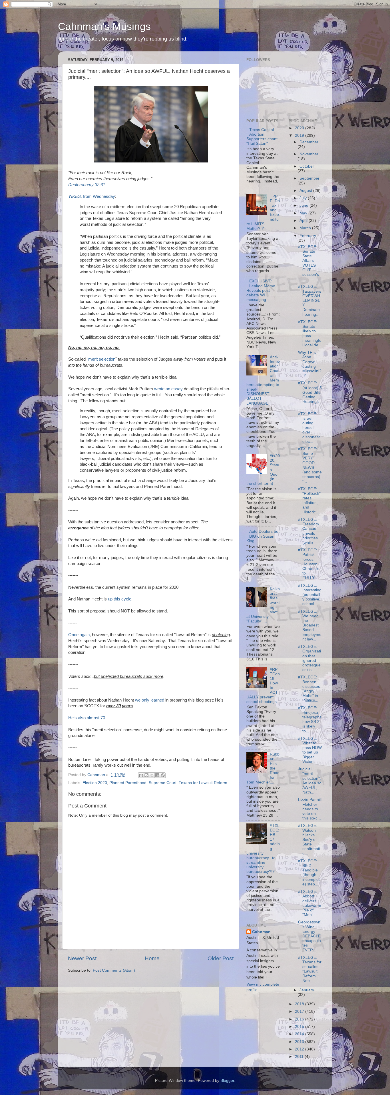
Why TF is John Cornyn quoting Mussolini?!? (309, 364)
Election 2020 (95, 783)
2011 (300, 1056)
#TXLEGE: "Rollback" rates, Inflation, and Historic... (309, 500)
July (303, 198)
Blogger (227, 1080)
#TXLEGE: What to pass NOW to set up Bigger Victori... (310, 750)
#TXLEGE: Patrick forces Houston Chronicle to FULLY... (308, 564)
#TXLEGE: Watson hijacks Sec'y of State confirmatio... (309, 839)
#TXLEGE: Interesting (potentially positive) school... (309, 594)
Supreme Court (162, 783)
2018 (300, 1004)
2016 (300, 1019)
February (307, 236)
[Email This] (141, 775)
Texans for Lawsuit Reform (203, 783)
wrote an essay (168, 389)
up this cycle (119, 599)
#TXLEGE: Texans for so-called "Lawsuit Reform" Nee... (309, 969)
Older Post (221, 958)
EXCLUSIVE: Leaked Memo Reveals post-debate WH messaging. (260, 290)
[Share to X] (152, 775)
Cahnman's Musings (104, 26)
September (309, 178)
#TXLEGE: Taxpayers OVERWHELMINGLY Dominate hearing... (309, 300)
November (308, 154)
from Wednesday (91, 196)
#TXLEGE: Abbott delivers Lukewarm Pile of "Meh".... (309, 903)
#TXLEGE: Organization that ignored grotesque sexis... (309, 658)
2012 (300, 1049)
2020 (300, 128)
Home (152, 958)
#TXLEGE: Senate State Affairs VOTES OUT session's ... (308, 263)
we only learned (149, 700)
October (306, 166)
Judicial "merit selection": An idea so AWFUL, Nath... (309, 780)
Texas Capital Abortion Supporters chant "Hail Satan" (262, 137)
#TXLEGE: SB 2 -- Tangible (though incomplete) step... (309, 872)
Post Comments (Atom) (114, 970)
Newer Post (82, 958)
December (308, 142)
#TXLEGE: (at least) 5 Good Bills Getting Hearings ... (310, 394)
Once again (79, 634)
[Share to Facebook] (157, 775)
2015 (300, 1026)
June (304, 205)
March (305, 228)
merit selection (101, 359)
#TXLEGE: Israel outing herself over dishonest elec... (309, 428)
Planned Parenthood (127, 783)
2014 (300, 1034)
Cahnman (261, 932)
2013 (300, 1042)
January (306, 990)
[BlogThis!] (146, 775)
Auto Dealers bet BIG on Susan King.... (263, 536)
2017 (300, 1011)
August (306, 190)
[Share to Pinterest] (163, 775)
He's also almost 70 (86, 718)
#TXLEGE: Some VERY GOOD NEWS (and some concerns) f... (310, 465)
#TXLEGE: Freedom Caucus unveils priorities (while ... (308, 531)
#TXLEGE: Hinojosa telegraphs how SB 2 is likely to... (309, 719)
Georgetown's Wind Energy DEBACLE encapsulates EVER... (309, 936)
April (304, 220)
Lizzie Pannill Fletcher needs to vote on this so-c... (309, 808)
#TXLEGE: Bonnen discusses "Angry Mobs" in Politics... (309, 688)
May (303, 213)
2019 (300, 135)
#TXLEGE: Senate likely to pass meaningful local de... (310, 333)
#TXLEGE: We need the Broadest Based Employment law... (309, 625)
